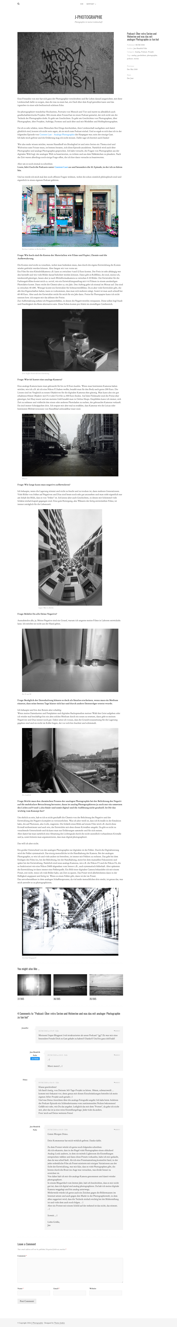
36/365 (56, 999)
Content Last (61, 167)
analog (133, 55)
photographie (152, 55)
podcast (130, 58)
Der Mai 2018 (132, 69)
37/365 (20, 999)
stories (136, 58)
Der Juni (130, 78)
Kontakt (90, 4)
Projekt (151, 52)
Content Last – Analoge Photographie (57, 134)
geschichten (141, 55)
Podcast (144, 52)
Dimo (25, 1080)
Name (20, 1288)
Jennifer (25, 1028)
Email (56, 1288)
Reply (117, 1031)
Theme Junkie (59, 1323)
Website (92, 1288)
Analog (137, 52)
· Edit (57, 1031)
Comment (22, 1256)
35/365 (92, 999)
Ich (81, 4)
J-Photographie (37, 1323)
